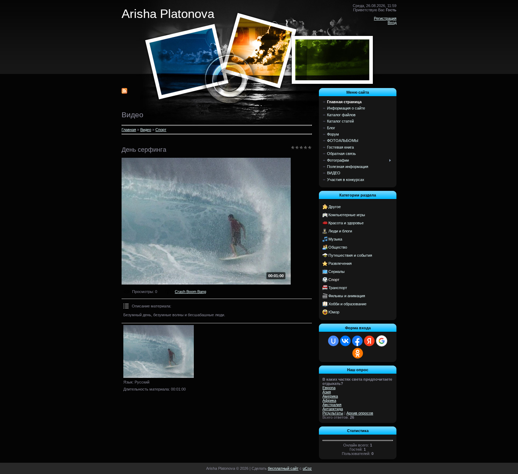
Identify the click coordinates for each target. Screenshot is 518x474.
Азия (326, 392)
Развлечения (340, 263)
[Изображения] (158, 351)
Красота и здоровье (346, 223)
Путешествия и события (350, 255)
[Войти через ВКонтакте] (345, 341)
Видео (145, 129)
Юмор (333, 312)
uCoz (307, 468)
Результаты (332, 413)
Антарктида (332, 409)
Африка (329, 400)
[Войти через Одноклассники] (357, 353)
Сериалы (336, 271)
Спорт (160, 129)
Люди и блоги (340, 231)
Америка (330, 396)
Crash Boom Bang (190, 291)
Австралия (331, 405)
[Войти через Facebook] (357, 341)
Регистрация (385, 18)
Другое (334, 207)
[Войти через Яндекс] (369, 341)
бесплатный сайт (283, 468)
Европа (328, 388)
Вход (392, 22)
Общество (337, 247)
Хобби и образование (347, 304)
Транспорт (337, 288)
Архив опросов (359, 413)
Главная (129, 129)
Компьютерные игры (346, 215)
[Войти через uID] (333, 341)
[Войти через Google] (381, 341)
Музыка (335, 239)
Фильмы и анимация (346, 296)
